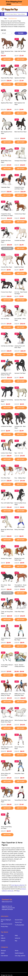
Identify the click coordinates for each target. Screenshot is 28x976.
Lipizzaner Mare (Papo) (20, 399)
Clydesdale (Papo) (5, 187)
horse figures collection (18, 885)
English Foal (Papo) (19, 267)
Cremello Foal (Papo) (20, 240)
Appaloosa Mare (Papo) (6, 102)
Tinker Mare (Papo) (19, 611)
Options (20, 675)
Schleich (23, 889)
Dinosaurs (3, 950)
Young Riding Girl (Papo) (21, 800)
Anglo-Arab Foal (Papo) (20, 51)
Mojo (18, 890)
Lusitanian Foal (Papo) (6, 426)
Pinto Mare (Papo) (5, 478)
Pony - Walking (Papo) (20, 478)
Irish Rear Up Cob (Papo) (7, 346)
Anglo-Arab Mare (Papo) (7, 77)
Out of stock (7, 248)
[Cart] (26, 9)
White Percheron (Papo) (21, 720)
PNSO (16, 935)
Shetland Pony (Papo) (6, 558)
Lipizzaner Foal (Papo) (20, 373)
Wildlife (3, 953)
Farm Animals (4, 955)
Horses (16, 950)
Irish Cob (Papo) (5, 318)
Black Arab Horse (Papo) (20, 131)
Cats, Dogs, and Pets (20, 955)
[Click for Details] (16, 4)
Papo (2, 935)
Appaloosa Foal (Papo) (20, 77)
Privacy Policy (4, 926)
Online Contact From (7, 901)
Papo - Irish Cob (19, 453)
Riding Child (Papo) (19, 529)
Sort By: (3, 30)
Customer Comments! (6, 924)
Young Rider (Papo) (19, 773)
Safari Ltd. (10, 890)
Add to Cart (7, 59)
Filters (20, 33)
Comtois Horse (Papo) (20, 213)
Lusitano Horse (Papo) (6, 453)
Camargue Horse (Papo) (20, 160)
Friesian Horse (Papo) (6, 292)
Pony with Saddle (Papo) (7, 503)
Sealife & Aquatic (19, 953)
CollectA (4, 890)
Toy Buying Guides (19, 925)
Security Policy (19, 919)
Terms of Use (18, 922)
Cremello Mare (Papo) (6, 267)
